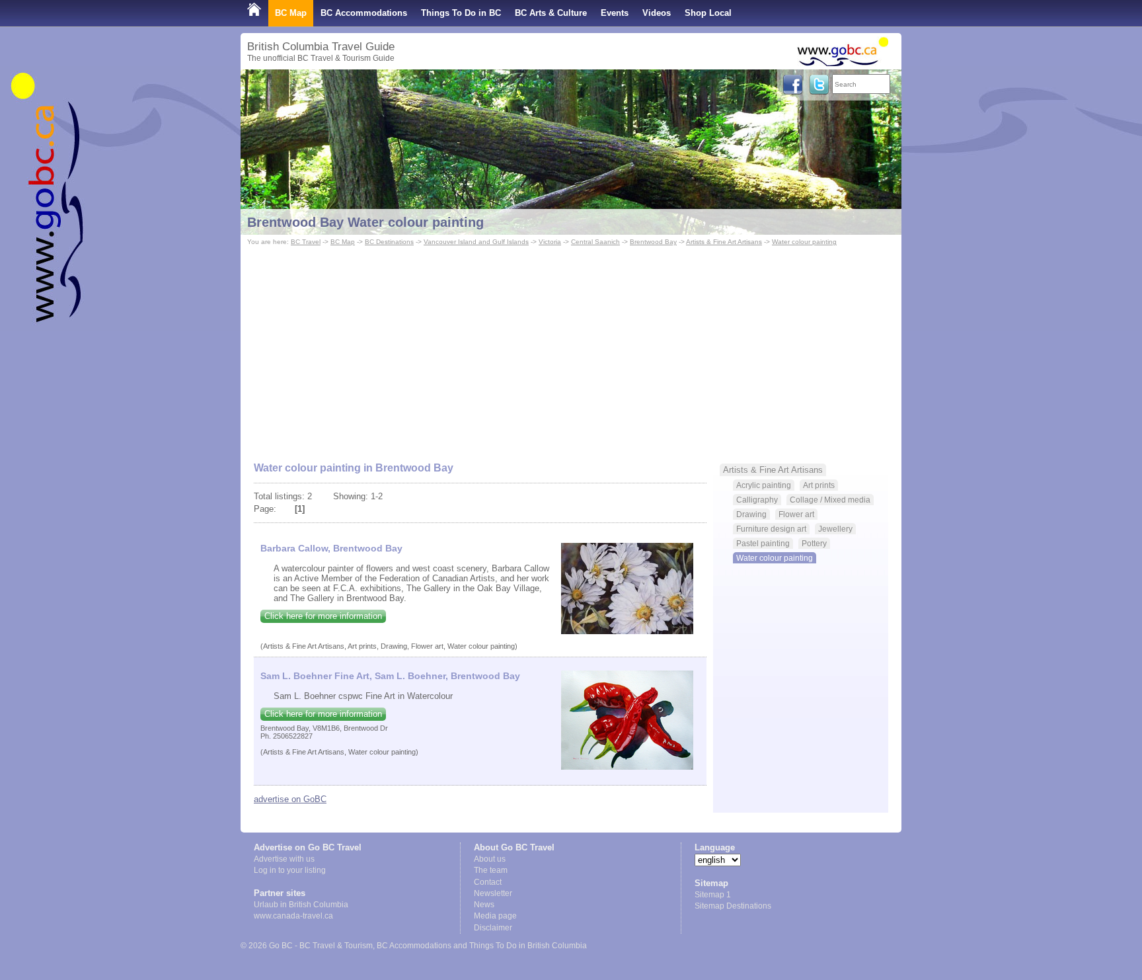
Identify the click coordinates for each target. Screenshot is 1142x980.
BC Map (291, 13)
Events (614, 13)
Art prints (819, 485)
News (484, 905)
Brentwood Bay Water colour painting (365, 222)
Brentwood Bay (653, 241)
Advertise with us (284, 859)
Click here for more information (323, 616)
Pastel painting (763, 543)
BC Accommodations (364, 13)
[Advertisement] (571, 347)
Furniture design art (771, 528)
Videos (656, 13)
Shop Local (708, 13)
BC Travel (306, 241)
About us (490, 859)
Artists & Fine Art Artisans (724, 241)
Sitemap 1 (713, 895)
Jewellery (835, 528)
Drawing (751, 514)
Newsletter (493, 893)
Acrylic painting (763, 485)
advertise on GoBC (290, 799)
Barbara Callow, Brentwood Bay (331, 548)
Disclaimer (493, 928)
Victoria (550, 241)
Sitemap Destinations (733, 906)
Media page (495, 916)
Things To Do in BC (461, 13)
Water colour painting (804, 241)
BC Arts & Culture (551, 13)
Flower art (796, 514)
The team (491, 870)
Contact (488, 882)
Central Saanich (595, 241)
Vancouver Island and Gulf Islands (476, 241)
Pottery (814, 543)
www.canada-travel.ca (293, 916)
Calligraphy (757, 499)
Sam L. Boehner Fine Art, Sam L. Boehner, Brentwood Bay (390, 676)
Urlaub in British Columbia (301, 905)
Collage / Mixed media (830, 499)
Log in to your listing (290, 870)
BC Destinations (389, 241)
